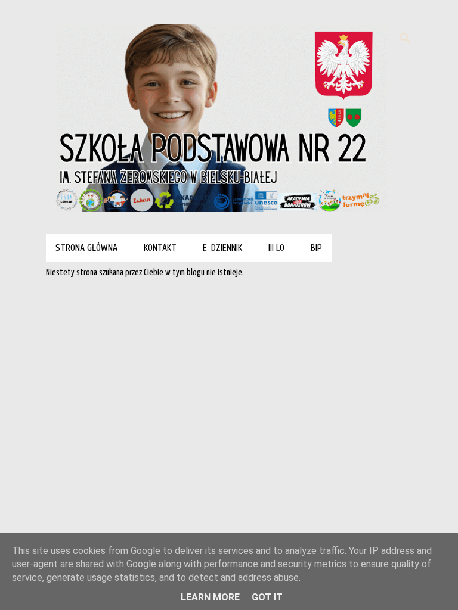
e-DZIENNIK (222, 247)
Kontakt (160, 247)
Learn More (210, 597)
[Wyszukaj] (405, 38)
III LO (276, 247)
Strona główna (86, 247)
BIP (316, 247)
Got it (267, 597)
